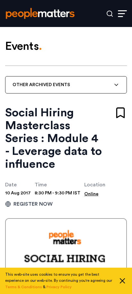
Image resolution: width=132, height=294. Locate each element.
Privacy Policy (59, 287)
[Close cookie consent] (122, 280)
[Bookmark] (120, 112)
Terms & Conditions (23, 287)
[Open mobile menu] (122, 13)
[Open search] (110, 14)
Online (91, 194)
